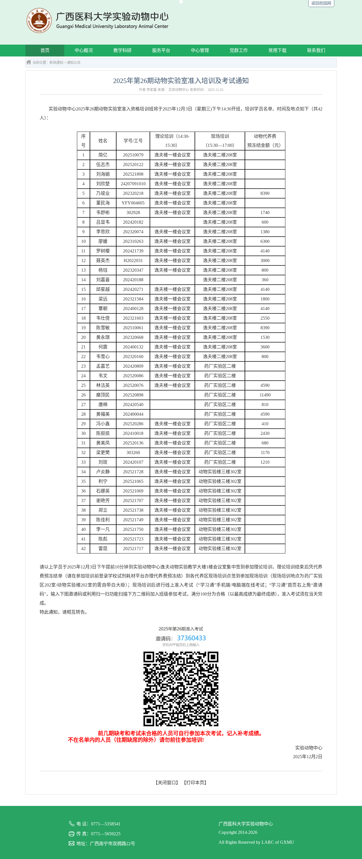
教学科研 (122, 50)
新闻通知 (56, 63)
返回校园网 (321, 3)
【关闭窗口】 (166, 782)
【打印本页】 (195, 782)
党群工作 (239, 50)
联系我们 (316, 50)
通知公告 (74, 63)
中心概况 (84, 50)
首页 (44, 50)
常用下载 (277, 50)
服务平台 (161, 50)
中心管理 (200, 50)
